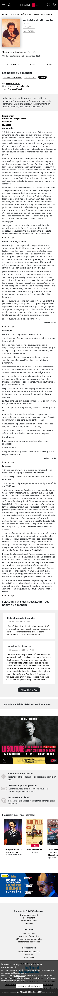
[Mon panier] (54, 5)
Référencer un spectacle (29, 951)
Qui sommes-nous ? (29, 915)
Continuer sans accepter (29, 991)
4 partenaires (19, 975)
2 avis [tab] (32, 64)
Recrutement (29, 917)
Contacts (29, 923)
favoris (31, 31)
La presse (6, 124)
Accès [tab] (49, 64)
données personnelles (32, 939)
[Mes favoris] (48, 5)
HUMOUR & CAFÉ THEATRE (12, 77)
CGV (17, 939)
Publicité (29, 954)
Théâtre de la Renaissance (14, 52)
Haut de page (8, 237)
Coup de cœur (30, 77)
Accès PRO (29, 957)
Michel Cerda (23, 86)
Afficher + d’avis (29, 690)
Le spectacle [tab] (12, 64)
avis (29, 27)
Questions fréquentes (29, 936)
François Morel (13, 83)
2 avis (26, 23)
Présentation (8, 116)
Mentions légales (29, 920)
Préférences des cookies (29, 941)
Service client (29, 933)
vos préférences (10, 978)
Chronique (7, 121)
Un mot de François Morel (14, 118)
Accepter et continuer (29, 985)
